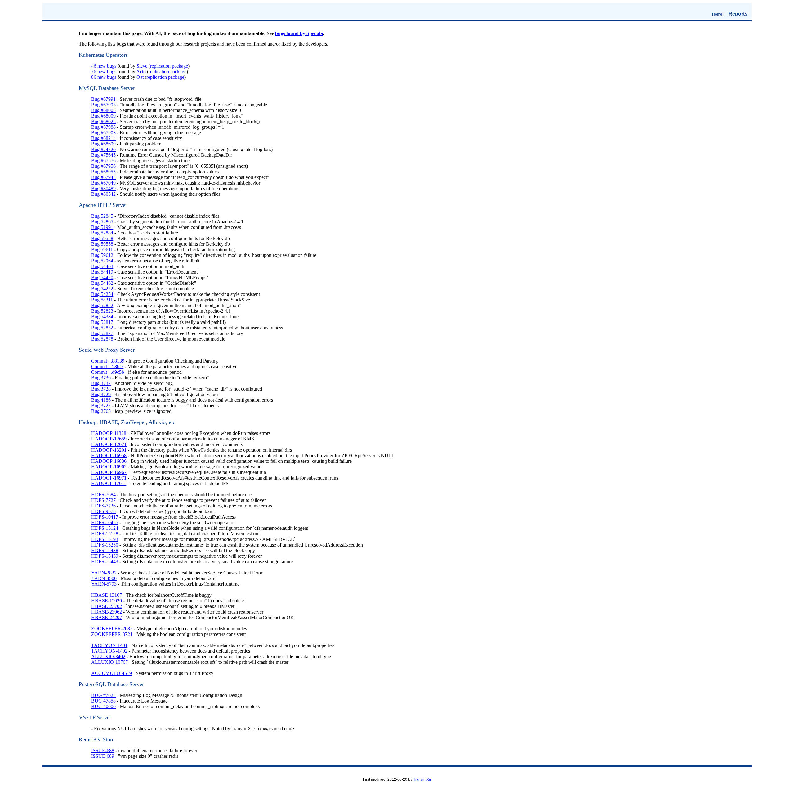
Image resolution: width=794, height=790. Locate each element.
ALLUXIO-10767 (109, 662)
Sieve (141, 66)
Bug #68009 (103, 115)
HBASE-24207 (106, 617)
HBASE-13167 (106, 595)
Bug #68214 (103, 138)
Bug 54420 (102, 277)
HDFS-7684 (103, 494)
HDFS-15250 (104, 544)
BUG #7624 (103, 695)
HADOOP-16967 (109, 472)
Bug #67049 (103, 182)
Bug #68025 (103, 121)
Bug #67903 (103, 132)
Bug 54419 (102, 271)
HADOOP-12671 (109, 444)
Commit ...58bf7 (107, 366)
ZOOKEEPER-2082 (111, 628)
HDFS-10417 (104, 517)
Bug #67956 (103, 166)
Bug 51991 (102, 227)
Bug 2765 (101, 411)
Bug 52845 (102, 216)
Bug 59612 (102, 255)
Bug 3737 (101, 383)
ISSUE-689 (102, 756)
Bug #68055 (103, 171)
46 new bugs (103, 66)
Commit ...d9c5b (107, 372)
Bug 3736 (101, 377)
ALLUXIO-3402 (108, 656)
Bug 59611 (102, 249)
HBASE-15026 (106, 600)
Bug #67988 (103, 127)
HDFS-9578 (103, 511)
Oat (140, 77)
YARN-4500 (104, 578)
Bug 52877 (102, 333)
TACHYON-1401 (109, 645)
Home (717, 14)
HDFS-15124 (104, 528)
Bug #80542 (103, 194)
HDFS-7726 (103, 505)
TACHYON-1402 (109, 651)
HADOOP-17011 (108, 483)
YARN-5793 (104, 584)
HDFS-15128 (104, 533)
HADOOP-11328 (108, 433)
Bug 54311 (102, 299)
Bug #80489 (103, 188)
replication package (169, 66)
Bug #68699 (103, 143)
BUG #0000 (103, 706)
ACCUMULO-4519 (111, 673)
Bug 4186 (101, 400)
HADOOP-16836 (109, 461)
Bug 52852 (102, 305)
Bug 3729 (101, 394)
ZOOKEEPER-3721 (111, 634)
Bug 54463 (102, 266)
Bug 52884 (102, 232)
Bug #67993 (103, 104)
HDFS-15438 (104, 550)
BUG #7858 (103, 700)
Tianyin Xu (422, 779)
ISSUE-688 (102, 750)
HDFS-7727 (103, 500)
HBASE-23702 (106, 606)
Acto (141, 71)
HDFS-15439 (104, 556)
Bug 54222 (102, 288)
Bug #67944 (103, 177)
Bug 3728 (101, 388)
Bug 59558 (102, 238)
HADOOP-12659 (109, 438)
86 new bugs (103, 77)
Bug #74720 (103, 149)
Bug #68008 (103, 110)
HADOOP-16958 (109, 455)
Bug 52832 (102, 327)
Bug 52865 (102, 221)
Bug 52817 (102, 322)
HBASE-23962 (106, 611)
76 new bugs (103, 71)
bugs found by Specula (299, 33)
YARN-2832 (104, 572)
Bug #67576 (103, 160)
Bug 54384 (102, 316)
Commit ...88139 (107, 361)
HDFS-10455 (104, 522)
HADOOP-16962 (109, 466)
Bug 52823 (102, 311)
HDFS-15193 (104, 539)
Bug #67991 (103, 99)
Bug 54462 (102, 283)
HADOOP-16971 (109, 477)
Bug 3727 (101, 405)
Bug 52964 (102, 260)
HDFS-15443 (104, 561)
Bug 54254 (102, 294)
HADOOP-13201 (109, 450)
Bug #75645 (103, 155)
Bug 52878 (102, 338)
